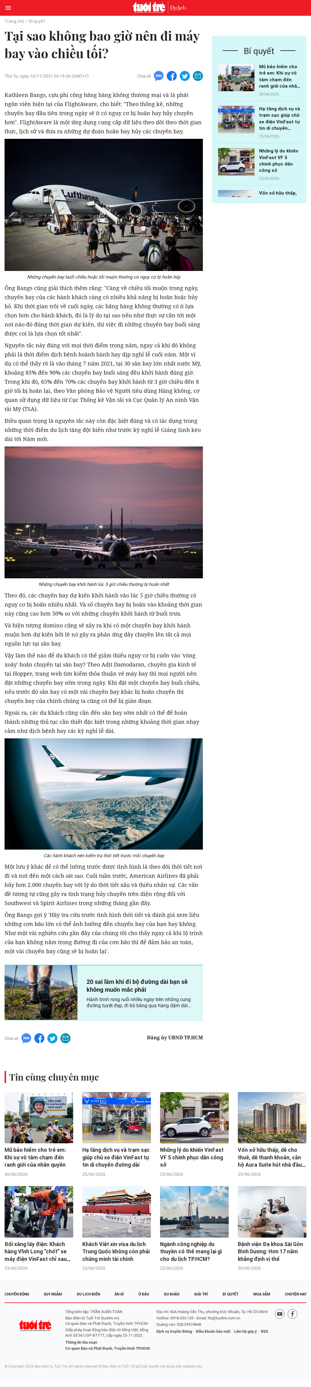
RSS (264, 1331)
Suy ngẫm (53, 1294)
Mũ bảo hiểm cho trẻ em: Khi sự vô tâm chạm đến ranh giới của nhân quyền (279, 79)
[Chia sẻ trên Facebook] (172, 76)
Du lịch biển (88, 1294)
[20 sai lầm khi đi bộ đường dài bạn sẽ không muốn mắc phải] (41, 992)
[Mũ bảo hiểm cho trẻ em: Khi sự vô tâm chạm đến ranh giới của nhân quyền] (236, 77)
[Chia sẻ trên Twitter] (185, 76)
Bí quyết (37, 21)
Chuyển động (17, 1294)
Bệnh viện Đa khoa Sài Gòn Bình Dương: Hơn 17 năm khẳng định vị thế (270, 1251)
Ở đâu (143, 1294)
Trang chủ (14, 21)
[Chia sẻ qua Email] (198, 76)
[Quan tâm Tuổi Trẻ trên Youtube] (280, 1330)
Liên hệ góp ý (245, 1331)
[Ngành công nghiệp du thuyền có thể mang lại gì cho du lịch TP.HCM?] (194, 1212)
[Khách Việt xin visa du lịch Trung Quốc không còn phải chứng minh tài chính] (116, 1212)
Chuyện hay (295, 1294)
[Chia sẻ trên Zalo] (159, 76)
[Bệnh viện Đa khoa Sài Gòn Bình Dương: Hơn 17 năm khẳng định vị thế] (272, 1212)
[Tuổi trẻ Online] (150, 8)
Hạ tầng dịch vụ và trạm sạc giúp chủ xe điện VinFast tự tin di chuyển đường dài (279, 121)
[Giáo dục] (178, 8)
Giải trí (201, 1294)
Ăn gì (119, 1294)
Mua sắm (261, 1294)
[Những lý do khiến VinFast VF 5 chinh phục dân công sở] (236, 161)
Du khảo (171, 1294)
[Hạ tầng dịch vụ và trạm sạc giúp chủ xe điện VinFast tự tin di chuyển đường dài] (236, 119)
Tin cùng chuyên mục (54, 1077)
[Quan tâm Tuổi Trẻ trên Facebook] (292, 1330)
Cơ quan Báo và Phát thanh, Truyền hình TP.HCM (107, 1348)
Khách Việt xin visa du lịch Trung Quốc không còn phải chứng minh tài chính (116, 1251)
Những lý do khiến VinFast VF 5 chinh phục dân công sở (192, 1157)
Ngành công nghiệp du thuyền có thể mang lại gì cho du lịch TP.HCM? (191, 1251)
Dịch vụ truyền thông (174, 1331)
